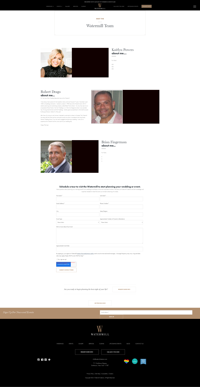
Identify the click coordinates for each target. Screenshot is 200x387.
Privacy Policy (90, 374)
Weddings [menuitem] (49, 6)
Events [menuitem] (59, 6)
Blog (128, 344)
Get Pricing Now (100, 303)
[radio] (99, 259)
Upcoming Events (115, 344)
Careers (111, 374)
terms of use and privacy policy (85, 253)
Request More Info (124, 289)
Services (91, 344)
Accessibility (104, 374)
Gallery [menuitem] (67, 6)
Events (71, 344)
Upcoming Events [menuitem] (133, 6)
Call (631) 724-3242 (113, 352)
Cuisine (101, 344)
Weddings (60, 344)
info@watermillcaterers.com (100, 359)
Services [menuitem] (75, 6)
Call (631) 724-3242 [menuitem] (119, 6)
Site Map (97, 374)
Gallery (81, 344)
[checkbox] (99, 259)
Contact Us (139, 344)
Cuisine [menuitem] (83, 6)
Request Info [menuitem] (146, 6)
